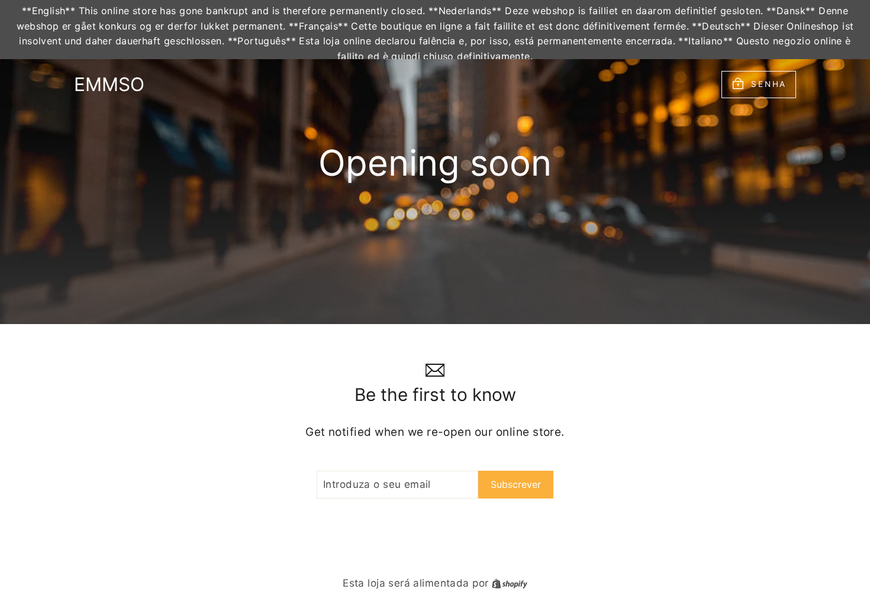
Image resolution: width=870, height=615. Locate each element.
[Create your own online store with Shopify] (509, 583)
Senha (769, 84)
